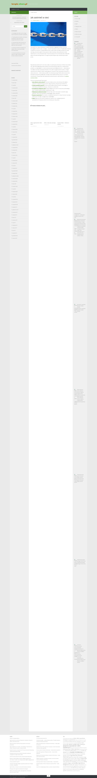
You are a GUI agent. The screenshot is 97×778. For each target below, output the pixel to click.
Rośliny (76, 29)
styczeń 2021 (14, 168)
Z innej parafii (34, 12)
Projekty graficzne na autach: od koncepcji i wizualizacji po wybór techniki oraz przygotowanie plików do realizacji (19, 38)
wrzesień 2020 (15, 178)
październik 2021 (15, 144)
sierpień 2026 (14, 80)
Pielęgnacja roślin (78, 26)
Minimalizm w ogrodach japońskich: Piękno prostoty (81, 306)
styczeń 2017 (14, 233)
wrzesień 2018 (15, 204)
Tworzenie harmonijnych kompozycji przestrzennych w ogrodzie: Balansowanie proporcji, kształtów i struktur (81, 648)
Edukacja (76, 21)
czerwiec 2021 (14, 155)
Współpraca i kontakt (15, 9)
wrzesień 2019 (15, 199)
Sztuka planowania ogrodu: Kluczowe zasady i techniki (80, 476)
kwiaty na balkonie (76, 752)
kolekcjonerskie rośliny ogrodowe (71, 749)
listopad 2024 (14, 103)
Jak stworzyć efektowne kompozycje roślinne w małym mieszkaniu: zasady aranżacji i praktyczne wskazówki (18, 54)
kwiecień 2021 (14, 160)
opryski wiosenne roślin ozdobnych (74, 758)
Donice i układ (77, 18)
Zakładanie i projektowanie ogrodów (67, 769)
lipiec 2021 (14, 152)
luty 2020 (14, 196)
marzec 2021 (14, 163)
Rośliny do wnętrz (78, 34)
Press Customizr (22, 777)
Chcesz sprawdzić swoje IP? (38, 85)
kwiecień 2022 (14, 129)
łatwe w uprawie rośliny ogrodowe (75, 770)
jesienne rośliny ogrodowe (74, 747)
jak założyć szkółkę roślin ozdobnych (76, 744)
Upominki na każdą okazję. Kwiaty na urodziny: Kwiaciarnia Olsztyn (47, 766)
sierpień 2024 (14, 106)
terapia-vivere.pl (36, 20)
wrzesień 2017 (15, 212)
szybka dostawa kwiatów (68, 766)
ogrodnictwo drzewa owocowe (72, 756)
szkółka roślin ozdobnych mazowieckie (76, 764)
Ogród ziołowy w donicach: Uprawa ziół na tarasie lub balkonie (20, 766)
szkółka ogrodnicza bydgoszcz (74, 763)
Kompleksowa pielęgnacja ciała (39, 88)
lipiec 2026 (14, 82)
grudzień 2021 (15, 139)
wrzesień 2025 (15, 93)
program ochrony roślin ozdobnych (77, 760)
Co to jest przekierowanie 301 (41, 738)
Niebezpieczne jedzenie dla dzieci (39, 91)
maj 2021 (14, 157)
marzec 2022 (14, 132)
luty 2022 (14, 134)
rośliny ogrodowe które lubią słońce (69, 761)
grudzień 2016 (15, 235)
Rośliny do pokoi (78, 31)
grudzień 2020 (15, 170)
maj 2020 (14, 189)
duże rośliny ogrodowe (79, 738)
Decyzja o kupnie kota (37, 95)
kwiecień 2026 (14, 87)
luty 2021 (14, 165)
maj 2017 (14, 222)
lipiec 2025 (14, 98)
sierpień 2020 (14, 181)
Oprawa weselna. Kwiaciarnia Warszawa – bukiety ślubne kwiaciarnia (48, 750)
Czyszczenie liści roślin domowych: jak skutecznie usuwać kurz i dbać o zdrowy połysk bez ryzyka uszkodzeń (18, 44)
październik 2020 (15, 176)
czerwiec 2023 (14, 116)
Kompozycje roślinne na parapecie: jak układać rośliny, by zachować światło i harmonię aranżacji (18, 49)
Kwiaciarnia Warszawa (70, 750)
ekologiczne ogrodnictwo (69, 740)
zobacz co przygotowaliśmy (14, 738)
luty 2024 (14, 108)
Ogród (76, 23)
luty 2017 (14, 230)
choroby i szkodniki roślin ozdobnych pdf (68, 738)
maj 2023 (14, 119)
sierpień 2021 (14, 150)
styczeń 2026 (14, 90)
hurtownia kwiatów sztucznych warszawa (73, 741)
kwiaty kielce (68, 752)
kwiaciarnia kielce (82, 749)
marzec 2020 (14, 194)
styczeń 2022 (14, 137)
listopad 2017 (14, 207)
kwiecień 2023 (14, 121)
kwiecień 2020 (14, 191)
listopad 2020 (14, 173)
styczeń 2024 (14, 111)
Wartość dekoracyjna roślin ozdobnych (78, 767)
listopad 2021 (14, 142)
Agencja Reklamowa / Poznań (15, 746)
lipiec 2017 (14, 217)
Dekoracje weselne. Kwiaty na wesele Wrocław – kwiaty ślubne (47, 761)
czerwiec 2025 (14, 100)
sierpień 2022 (14, 124)
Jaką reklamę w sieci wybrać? (38, 82)
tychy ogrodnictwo (74, 766)
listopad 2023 (14, 113)
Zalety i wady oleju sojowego (50, 122)
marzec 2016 (14, 238)
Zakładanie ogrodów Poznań (76, 769)
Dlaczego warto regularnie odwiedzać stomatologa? (19, 768)
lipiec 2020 (14, 183)
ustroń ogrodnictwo (81, 766)
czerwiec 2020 (14, 186)
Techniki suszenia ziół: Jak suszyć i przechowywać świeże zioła (20, 756)
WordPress (14, 777)
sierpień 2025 (14, 95)
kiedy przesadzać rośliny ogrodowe (82, 747)
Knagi (33, 98)
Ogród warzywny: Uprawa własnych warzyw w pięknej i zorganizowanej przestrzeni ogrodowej (81, 392)
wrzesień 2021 (15, 147)
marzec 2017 (14, 227)
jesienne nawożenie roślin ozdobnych (71, 746)
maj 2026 (14, 85)
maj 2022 (14, 126)
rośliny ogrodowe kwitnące (79, 761)
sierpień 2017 (14, 214)
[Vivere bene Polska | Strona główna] (19, 4)
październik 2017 (15, 209)
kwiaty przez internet (70, 754)
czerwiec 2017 (14, 220)
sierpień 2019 (14, 201)
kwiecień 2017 (14, 225)
